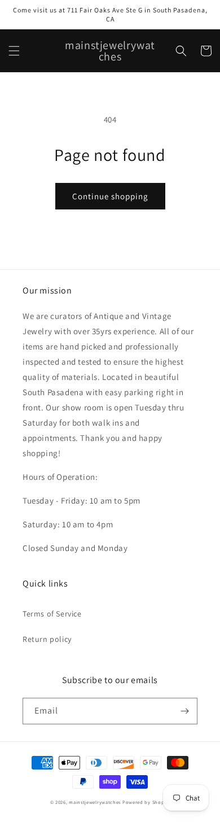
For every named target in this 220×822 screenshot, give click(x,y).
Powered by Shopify (146, 802)
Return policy (47, 639)
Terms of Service (52, 614)
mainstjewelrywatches (95, 802)
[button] (14, 50)
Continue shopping (110, 196)
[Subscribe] (184, 711)
